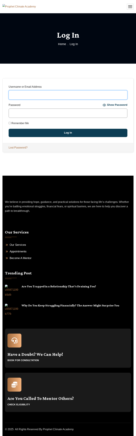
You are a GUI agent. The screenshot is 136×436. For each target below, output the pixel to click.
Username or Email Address (25, 86)
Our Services (18, 244)
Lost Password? (18, 147)
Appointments (18, 251)
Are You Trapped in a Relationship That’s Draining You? (59, 286)
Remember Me (20, 123)
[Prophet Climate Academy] (19, 6)
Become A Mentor (21, 258)
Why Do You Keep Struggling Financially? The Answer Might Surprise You (70, 305)
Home (62, 44)
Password (14, 105)
